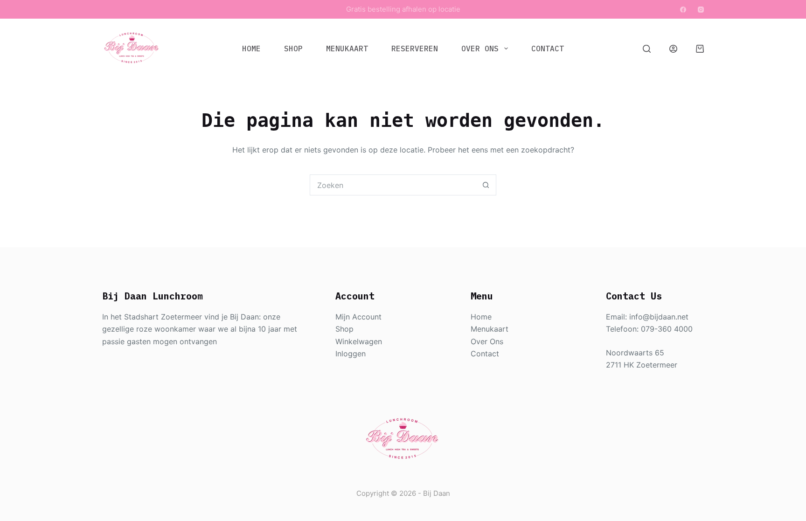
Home (251, 48)
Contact (547, 48)
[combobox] (393, 184)
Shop (293, 48)
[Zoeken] (647, 49)
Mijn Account (358, 316)
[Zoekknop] (486, 185)
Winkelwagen (358, 341)
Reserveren (414, 48)
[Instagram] (701, 10)
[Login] (673, 49)
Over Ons (480, 48)
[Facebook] (683, 10)
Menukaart (347, 48)
